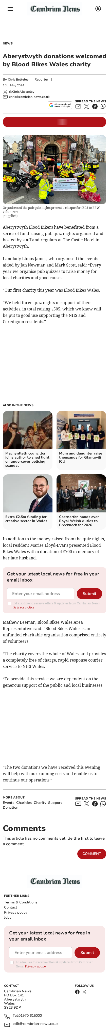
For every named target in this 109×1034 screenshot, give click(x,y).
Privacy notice (23, 607)
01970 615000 (30, 1016)
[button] (10, 9)
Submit (89, 594)
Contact (10, 907)
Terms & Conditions (20, 902)
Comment (91, 853)
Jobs (7, 917)
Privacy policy (15, 912)
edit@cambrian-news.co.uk (35, 1024)
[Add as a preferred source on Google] (60, 105)
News (8, 43)
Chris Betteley (18, 79)
